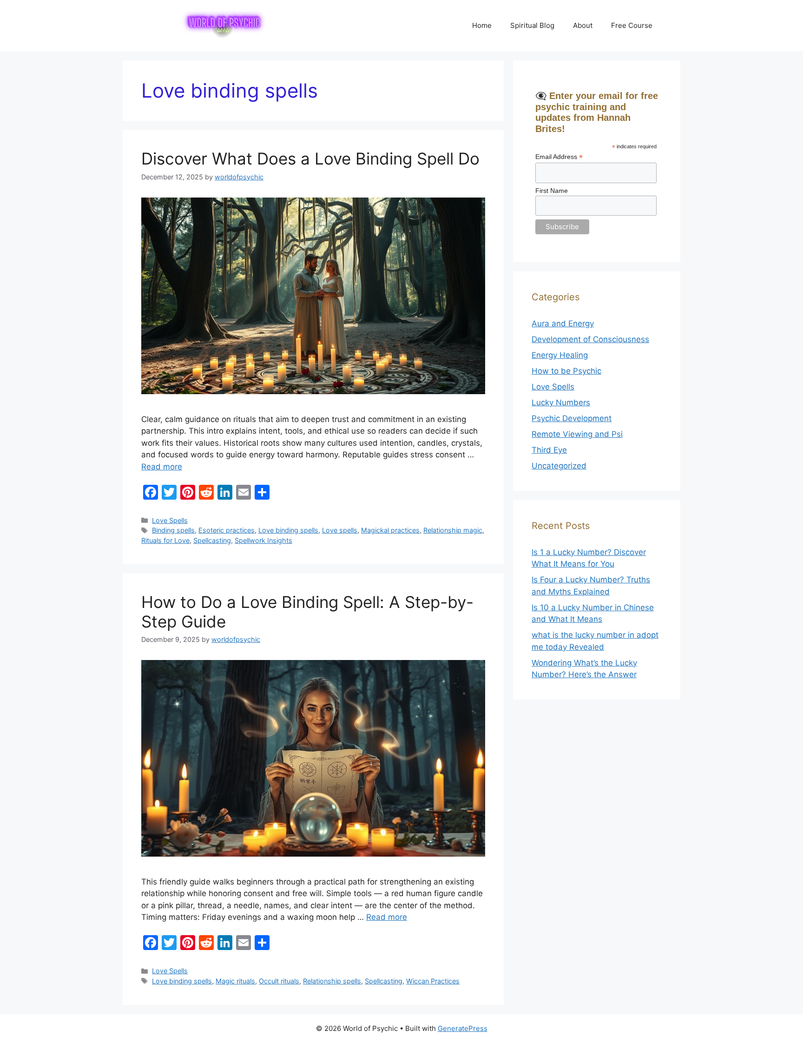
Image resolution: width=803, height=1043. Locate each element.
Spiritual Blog (532, 25)
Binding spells (173, 530)
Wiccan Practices (433, 981)
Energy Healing (560, 355)
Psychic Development (572, 418)
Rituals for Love (165, 540)
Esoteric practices (226, 530)
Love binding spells (288, 530)
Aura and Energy (563, 323)
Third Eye (549, 450)
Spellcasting (212, 540)
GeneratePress (462, 1028)
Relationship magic (452, 530)
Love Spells (170, 520)
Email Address (559, 156)
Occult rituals (279, 981)
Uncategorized (559, 465)
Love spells (339, 530)
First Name (551, 190)
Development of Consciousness (590, 339)
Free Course (631, 25)
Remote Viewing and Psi (577, 434)
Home (482, 25)
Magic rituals (235, 981)
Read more (161, 466)
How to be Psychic (566, 371)
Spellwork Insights (263, 540)
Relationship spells (332, 981)
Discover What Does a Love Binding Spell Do (310, 158)
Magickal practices (390, 530)
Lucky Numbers (561, 402)
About (582, 25)
